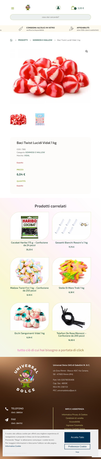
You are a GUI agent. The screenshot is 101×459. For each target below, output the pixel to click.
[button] (86, 51)
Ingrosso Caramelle (74, 425)
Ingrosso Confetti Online (74, 429)
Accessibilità (74, 421)
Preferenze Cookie (77, 446)
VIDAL (27, 155)
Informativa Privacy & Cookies (74, 414)
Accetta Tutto (77, 437)
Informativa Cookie (13, 446)
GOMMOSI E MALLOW (35, 152)
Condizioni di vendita (75, 418)
